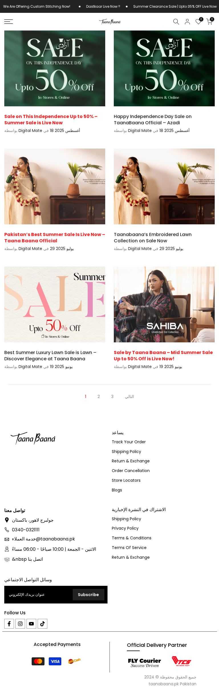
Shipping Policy (126, 451)
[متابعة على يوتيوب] (31, 624)
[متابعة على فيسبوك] (9, 624)
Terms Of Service (129, 547)
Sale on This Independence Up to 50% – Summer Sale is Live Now (51, 119)
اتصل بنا (35, 559)
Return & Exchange (131, 461)
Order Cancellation (131, 470)
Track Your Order (129, 442)
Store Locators (126, 480)
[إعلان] (85, 6)
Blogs (117, 490)
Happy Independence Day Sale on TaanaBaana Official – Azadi (153, 119)
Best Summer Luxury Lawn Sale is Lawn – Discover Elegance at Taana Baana (50, 355)
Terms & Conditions (131, 538)
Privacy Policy (125, 528)
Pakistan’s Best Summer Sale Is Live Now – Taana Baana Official (54, 237)
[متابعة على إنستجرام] (20, 624)
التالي (129, 396)
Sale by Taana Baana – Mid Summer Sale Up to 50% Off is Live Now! (163, 355)
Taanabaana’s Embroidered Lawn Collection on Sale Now (153, 237)
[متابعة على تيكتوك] (42, 624)
